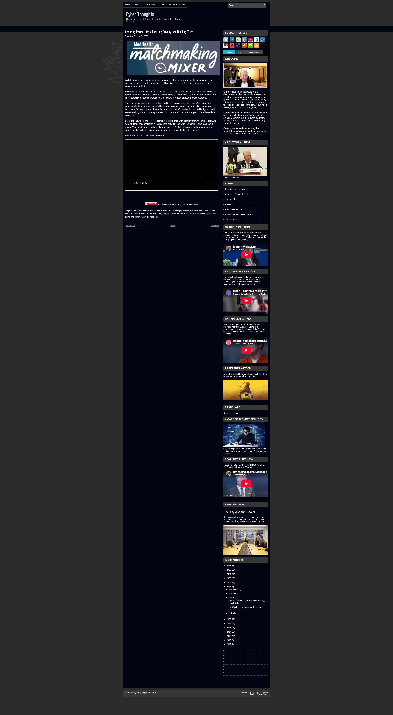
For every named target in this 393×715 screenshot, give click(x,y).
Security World (231, 219)
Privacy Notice (262, 694)
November (234, 593)
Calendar (150, 5)
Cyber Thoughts (140, 14)
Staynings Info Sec (146, 692)
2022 (229, 582)
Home (127, 5)
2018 (229, 627)
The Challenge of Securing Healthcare (245, 607)
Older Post (215, 226)
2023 (229, 578)
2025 (229, 570)
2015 (229, 640)
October (233, 598)
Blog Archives (254, 52)
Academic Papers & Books (237, 194)
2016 (229, 636)
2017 (229, 632)
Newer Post (130, 226)
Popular (229, 52)
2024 (229, 574)
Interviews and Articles (235, 189)
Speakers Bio (231, 199)
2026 (229, 565)
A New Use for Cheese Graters (239, 214)
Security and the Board (239, 512)
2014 (229, 644)
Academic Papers (177, 5)
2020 (229, 619)
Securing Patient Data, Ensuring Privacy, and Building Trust (159, 31)
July (231, 613)
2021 (229, 587)
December (234, 589)
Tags (240, 52)
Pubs (162, 5)
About (138, 5)
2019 (229, 623)
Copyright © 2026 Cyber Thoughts (255, 692)
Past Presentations (233, 209)
